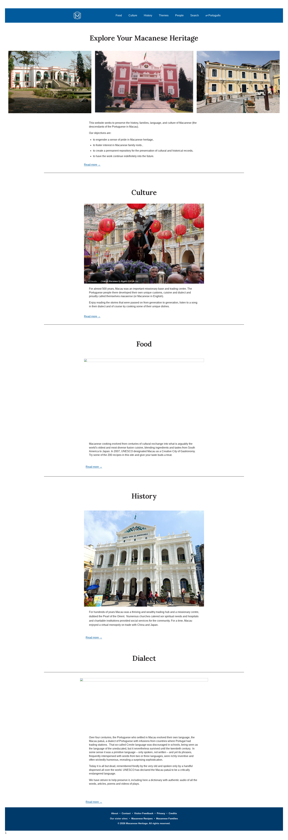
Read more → (92, 164)
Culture (132, 15)
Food (119, 15)
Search (194, 15)
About (114, 813)
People (179, 15)
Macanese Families (167, 818)
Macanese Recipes (142, 818)
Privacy (161, 813)
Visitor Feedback (143, 813)
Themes (163, 15)
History (148, 15)
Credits (173, 813)
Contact (126, 813)
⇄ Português (213, 15)
